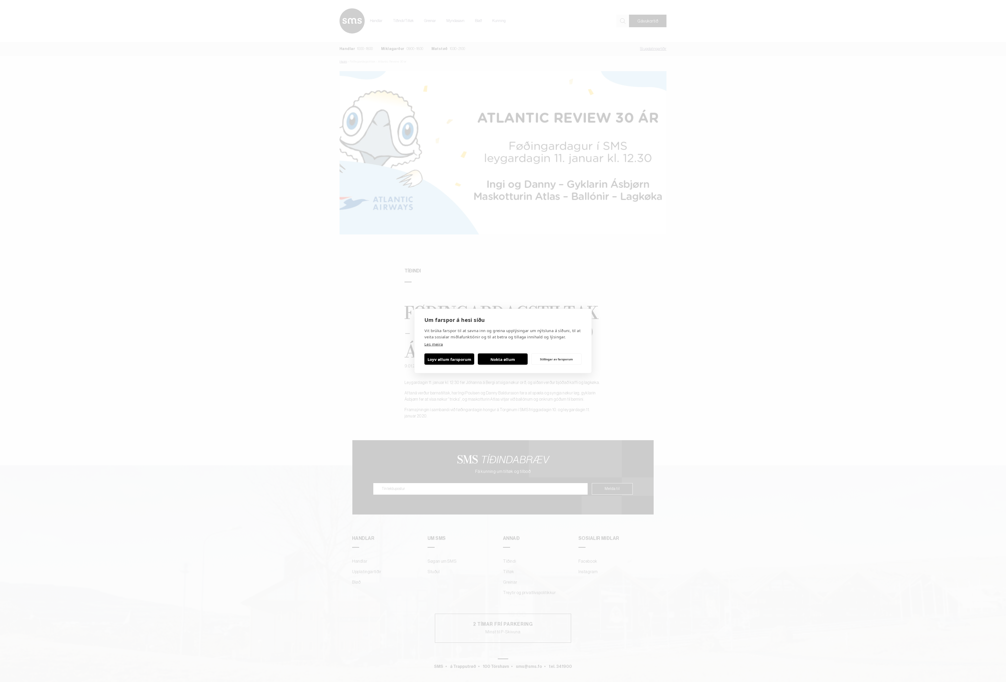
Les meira (433, 344)
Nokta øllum (502, 359)
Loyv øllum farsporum (449, 359)
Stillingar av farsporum (556, 359)
